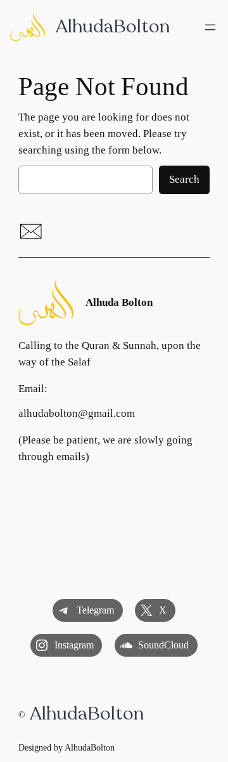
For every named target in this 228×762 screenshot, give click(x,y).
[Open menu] (210, 27)
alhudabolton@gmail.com (76, 413)
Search (184, 179)
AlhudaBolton (112, 26)
